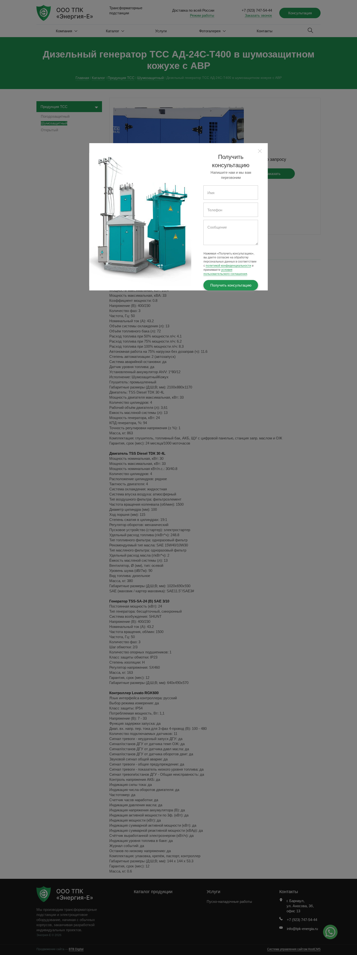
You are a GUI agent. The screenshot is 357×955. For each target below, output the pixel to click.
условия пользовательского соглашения (225, 272)
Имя (210, 193)
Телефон (214, 210)
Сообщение (217, 227)
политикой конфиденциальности (228, 265)
